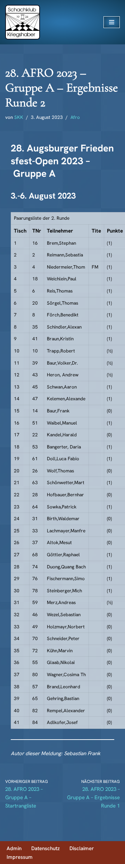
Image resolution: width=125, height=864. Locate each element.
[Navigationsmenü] (111, 22)
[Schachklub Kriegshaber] (22, 22)
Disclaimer (81, 848)
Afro (75, 117)
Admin (14, 848)
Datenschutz (45, 848)
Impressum (20, 857)
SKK (18, 117)
